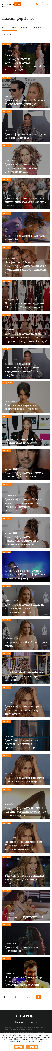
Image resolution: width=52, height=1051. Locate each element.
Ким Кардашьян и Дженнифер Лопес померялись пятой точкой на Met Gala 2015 (25, 64)
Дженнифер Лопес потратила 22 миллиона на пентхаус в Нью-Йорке (25, 710)
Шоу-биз (6, 44)
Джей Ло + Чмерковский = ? (24, 917)
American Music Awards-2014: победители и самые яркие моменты (25, 676)
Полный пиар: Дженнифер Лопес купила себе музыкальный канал (23, 845)
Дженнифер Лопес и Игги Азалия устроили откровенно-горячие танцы (26, 812)
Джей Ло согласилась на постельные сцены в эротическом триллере (21, 744)
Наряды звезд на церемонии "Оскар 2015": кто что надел (24, 305)
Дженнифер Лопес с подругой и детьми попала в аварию (25, 780)
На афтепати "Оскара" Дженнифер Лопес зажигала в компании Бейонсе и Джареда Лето (26, 268)
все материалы (9, 27)
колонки (7, 34)
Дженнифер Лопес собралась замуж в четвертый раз (25, 102)
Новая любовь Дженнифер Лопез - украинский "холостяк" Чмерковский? (23, 981)
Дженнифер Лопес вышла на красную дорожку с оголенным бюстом (24, 608)
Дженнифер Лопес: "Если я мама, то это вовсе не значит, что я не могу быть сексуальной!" (24, 505)
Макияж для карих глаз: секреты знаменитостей (21, 407)
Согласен (19, 1047)
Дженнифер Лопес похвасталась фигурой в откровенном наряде (21, 541)
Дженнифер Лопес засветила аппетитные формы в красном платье (25, 202)
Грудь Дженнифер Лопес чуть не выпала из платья (25, 441)
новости (25, 27)
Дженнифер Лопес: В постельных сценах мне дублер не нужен (21, 168)
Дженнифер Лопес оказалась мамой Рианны (25, 238)
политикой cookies (33, 1041)
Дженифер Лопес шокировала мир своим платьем (25, 136)
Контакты (19, 1022)
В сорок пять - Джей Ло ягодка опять (26, 644)
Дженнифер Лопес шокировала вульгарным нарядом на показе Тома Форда (22, 369)
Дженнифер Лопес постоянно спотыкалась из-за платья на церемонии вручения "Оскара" (26, 337)
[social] (17, 1016)
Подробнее (32, 1047)
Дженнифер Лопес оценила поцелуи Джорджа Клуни (24, 475)
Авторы (34, 1022)
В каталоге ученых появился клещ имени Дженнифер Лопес (24, 879)
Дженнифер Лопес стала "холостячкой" (22, 949)
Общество (7, 383)
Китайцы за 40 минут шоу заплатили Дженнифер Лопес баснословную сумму (25, 574)
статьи (37, 27)
